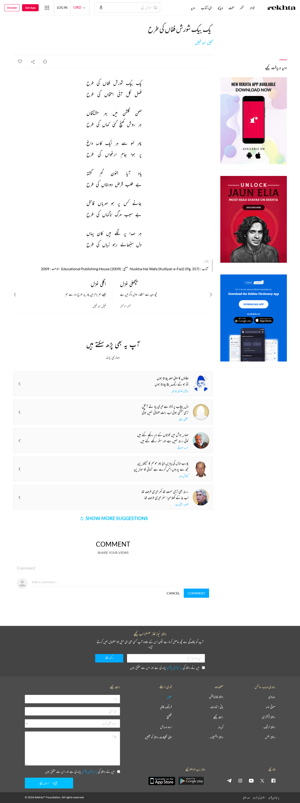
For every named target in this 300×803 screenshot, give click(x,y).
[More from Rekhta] (47, 7)
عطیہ (169, 697)
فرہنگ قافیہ (166, 707)
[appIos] (161, 781)
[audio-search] (101, 7)
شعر (242, 7)
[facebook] (273, 780)
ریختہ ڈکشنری (268, 717)
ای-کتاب (206, 7)
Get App (30, 7)
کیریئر (220, 727)
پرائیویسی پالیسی (174, 667)
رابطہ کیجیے (218, 717)
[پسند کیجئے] (19, 61)
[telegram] (229, 780)
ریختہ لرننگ (269, 727)
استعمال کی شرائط (259, 797)
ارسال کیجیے (44, 783)
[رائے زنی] (45, 61)
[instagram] (240, 780)
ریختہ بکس (270, 737)
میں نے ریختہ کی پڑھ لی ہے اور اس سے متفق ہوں (164, 667)
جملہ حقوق (246, 797)
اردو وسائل (166, 727)
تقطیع (169, 717)
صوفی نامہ (270, 707)
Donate (12, 7)
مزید (193, 7)
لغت (231, 7)
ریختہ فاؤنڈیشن (216, 697)
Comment (196, 593)
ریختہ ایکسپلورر (216, 737)
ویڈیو (220, 7)
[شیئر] (32, 61)
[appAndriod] (191, 781)
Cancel (173, 593)
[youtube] (251, 780)
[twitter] (262, 780)
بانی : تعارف (216, 707)
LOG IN (62, 7)
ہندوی (271, 697)
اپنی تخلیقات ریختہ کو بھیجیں (158, 737)
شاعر (252, 7)
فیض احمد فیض (204, 42)
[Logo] (281, 8)
